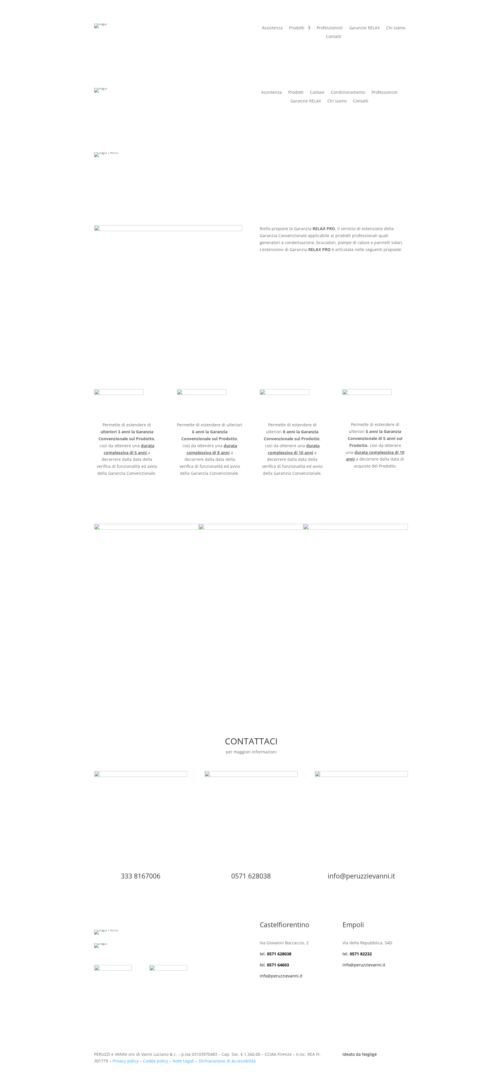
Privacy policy (125, 1061)
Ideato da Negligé (360, 1054)
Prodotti (296, 28)
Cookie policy (155, 1061)
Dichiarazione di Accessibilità (227, 1061)
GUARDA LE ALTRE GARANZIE (140, 682)
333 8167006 (140, 875)
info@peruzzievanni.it (361, 875)
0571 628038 (251, 875)
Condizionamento (348, 92)
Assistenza (272, 28)
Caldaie (317, 92)
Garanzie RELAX (364, 28)
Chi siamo (395, 28)
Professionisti (330, 28)
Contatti (333, 37)
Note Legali (183, 1061)
